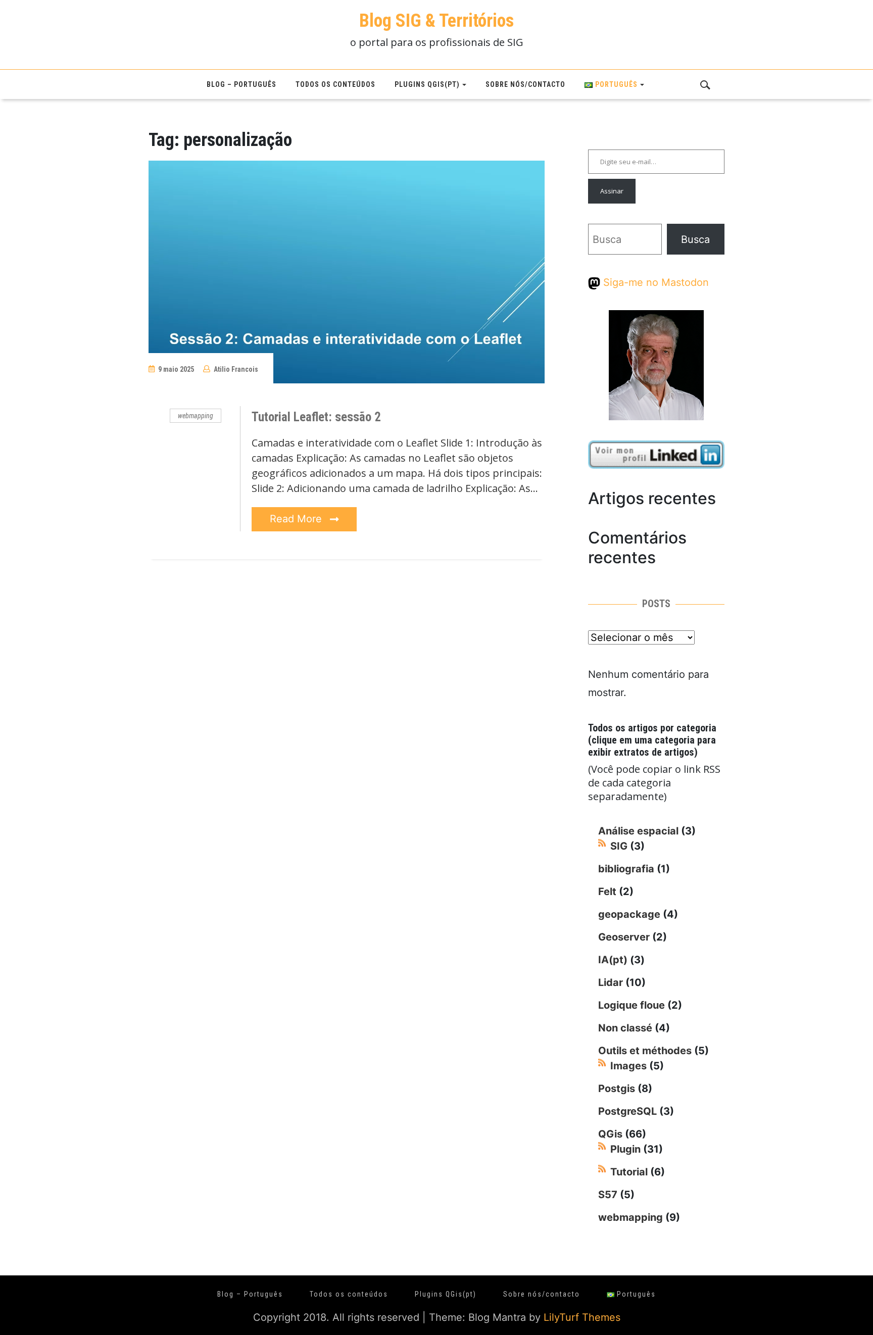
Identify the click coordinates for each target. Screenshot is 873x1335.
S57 (607, 1195)
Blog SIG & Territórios (436, 20)
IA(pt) (612, 960)
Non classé (625, 1028)
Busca (695, 239)
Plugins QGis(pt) (427, 84)
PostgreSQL (627, 1111)
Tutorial (629, 1172)
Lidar (610, 982)
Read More (297, 519)
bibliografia (626, 869)
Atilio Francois (236, 369)
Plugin (625, 1149)
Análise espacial (638, 831)
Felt (607, 891)
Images (628, 1066)
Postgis (616, 1088)
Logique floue (631, 1005)
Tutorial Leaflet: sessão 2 (316, 417)
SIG (618, 846)
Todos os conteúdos (335, 84)
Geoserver (624, 937)
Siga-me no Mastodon (654, 282)
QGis (610, 1134)
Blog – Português (241, 84)
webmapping (195, 416)
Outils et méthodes (645, 1051)
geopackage (629, 914)
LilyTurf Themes (582, 1317)
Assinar (611, 190)
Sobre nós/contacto (525, 84)
